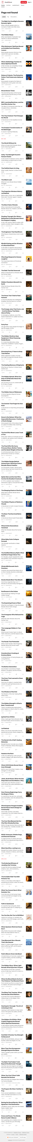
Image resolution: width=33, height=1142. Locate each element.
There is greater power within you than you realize (12, 1053)
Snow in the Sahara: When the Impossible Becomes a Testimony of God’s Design (12, 419)
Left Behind (5, 728)
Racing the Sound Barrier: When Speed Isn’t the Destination (12, 1103)
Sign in (29, 2)
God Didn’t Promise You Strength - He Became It (12, 1036)
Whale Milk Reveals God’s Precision (9, 567)
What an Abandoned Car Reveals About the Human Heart (12, 273)
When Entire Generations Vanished (9, 527)
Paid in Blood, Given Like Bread (11, 954)
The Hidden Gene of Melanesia (11, 392)
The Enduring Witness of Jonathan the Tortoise (9, 864)
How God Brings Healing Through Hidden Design (10, 594)
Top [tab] (8, 17)
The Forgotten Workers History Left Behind (11, 192)
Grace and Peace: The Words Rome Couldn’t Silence (10, 1117)
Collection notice (23, 1134)
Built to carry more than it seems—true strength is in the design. (12, 770)
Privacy (13, 1134)
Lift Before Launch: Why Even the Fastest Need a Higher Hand (12, 1107)
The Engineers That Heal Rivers (11, 232)
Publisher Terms (25, 1132)
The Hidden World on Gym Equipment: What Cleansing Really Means (10, 338)
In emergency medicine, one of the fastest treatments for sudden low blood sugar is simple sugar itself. (12, 315)
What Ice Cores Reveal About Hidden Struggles (11, 182)
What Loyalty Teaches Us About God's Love (11, 171)
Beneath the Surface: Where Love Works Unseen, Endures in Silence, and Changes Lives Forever (12, 851)
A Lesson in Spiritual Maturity (9, 131)
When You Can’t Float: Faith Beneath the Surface (10, 1076)
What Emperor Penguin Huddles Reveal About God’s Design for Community (12, 807)
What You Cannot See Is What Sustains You (11, 891)
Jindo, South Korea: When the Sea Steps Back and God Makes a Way (12, 779)
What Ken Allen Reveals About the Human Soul (10, 619)
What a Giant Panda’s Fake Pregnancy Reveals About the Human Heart (11, 644)
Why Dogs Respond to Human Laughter (11, 258)
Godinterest (8, 28)
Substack (10, 1140)
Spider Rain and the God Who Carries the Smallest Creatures (11, 478)
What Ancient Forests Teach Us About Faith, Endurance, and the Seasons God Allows (12, 632)
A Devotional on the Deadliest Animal (11, 120)
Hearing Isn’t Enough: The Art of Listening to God (12, 1007)
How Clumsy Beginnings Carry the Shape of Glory (11, 793)
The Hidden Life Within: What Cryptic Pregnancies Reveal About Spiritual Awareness (11, 1021)
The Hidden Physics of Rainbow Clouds (12, 503)
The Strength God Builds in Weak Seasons (10, 544)
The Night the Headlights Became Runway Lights (12, 22)
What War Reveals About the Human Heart (11, 530)
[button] (3, 5)
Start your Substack (13, 1137)
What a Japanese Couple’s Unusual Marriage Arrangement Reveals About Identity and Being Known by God (11, 356)
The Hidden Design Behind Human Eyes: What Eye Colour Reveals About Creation (11, 463)
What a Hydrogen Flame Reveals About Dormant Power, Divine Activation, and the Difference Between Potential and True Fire (12, 719)
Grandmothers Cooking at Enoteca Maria (10, 654)
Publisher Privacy (17, 1132)
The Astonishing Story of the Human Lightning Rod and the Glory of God (11, 93)
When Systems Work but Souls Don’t (11, 928)
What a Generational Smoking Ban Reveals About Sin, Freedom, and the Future (11, 207)
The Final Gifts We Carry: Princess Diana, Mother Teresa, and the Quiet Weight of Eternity (12, 448)
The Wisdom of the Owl (9, 692)
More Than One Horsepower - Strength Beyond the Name (11, 1049)
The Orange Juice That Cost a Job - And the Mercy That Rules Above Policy (12, 311)
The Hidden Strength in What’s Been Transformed (11, 704)
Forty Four (4, 324)
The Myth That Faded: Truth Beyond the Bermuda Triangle (11, 1063)
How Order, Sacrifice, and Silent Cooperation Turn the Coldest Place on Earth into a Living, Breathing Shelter (11, 812)
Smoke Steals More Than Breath (12, 580)
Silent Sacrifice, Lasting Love (11, 848)
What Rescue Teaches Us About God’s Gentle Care (11, 368)
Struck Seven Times (8, 90)
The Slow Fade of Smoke (9, 205)
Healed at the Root (7, 753)
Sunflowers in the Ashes (9, 591)
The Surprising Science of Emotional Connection (11, 261)
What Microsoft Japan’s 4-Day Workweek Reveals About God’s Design (12, 605)
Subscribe (23, 2)
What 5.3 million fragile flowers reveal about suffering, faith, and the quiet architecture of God (11, 945)
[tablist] (9, 16)
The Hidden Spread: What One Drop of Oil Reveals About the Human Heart (11, 378)
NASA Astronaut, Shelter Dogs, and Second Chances (11, 835)
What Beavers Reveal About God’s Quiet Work (12, 234)
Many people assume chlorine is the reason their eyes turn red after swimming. (11, 53)
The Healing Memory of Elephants (12, 365)
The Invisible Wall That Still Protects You (10, 877)
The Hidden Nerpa (7, 35)
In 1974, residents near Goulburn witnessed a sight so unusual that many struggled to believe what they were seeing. (12, 481)
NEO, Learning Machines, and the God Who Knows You (12, 103)
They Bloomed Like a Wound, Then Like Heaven (11, 941)
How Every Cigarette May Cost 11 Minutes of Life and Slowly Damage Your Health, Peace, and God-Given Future (12, 582)
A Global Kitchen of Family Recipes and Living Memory (12, 658)
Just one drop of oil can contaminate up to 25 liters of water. (12, 383)
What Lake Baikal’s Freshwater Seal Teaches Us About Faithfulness (11, 37)
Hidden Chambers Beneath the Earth (11, 283)
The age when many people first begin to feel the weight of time (12, 327)
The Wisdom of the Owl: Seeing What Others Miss (11, 694)
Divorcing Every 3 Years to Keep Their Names (11, 352)
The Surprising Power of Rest (11, 603)
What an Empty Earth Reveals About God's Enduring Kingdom (11, 146)
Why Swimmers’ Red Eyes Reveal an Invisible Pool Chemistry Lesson (12, 48)
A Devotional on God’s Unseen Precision (12, 506)
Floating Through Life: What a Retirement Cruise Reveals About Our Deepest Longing (12, 218)
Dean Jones (8, 608)
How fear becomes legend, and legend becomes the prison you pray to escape (12, 1066)
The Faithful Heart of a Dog (10, 168)
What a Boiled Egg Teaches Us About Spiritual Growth (11, 62)
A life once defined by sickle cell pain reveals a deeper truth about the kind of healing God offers (12, 756)
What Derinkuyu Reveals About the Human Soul (11, 286)
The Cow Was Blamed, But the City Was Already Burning (11, 822)
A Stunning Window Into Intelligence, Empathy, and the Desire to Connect (11, 300)
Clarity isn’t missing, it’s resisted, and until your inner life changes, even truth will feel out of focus (12, 918)
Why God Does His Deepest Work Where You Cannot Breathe (12, 1080)
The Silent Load (6, 180)
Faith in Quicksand (7, 904)
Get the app (23, 1137)
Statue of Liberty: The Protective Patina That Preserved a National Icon (12, 77)
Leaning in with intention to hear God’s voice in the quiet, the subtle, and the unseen (12, 1010)
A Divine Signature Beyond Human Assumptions (11, 395)
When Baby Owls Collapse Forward (10, 540)
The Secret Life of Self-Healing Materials (11, 741)
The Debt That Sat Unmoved (10, 270)
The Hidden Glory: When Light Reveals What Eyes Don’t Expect (12, 966)
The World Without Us (8, 143)
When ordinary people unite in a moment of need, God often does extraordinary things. (10, 26)
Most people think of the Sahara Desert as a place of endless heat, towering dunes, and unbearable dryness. (12, 423)
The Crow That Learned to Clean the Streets (12, 679)
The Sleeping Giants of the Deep (12, 490)
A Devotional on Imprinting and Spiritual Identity (12, 408)
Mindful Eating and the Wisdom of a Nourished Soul (12, 244)
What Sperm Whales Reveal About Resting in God (10, 493)
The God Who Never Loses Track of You (12, 433)
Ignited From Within (8, 717)
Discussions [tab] (14, 17)
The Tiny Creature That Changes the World (12, 117)
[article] (16, 26)
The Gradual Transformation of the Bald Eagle (11, 128)
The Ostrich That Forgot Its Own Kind (12, 404)
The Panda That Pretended (10, 641)
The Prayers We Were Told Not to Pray (12, 1090)
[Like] (2, 510)
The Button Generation (9, 666)
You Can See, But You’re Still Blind (12, 915)
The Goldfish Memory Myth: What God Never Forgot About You (12, 554)
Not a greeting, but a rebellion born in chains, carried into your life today (11, 1120)
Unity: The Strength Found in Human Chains (10, 155)
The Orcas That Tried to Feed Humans (11, 296)
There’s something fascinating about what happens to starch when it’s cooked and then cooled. (12, 708)
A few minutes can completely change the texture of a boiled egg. (11, 66)
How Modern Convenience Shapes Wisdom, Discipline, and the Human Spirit (11, 669)
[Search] (30, 16)
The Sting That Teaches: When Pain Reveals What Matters (11, 993)
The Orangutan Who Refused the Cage (12, 615)
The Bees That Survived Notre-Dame (11, 515)
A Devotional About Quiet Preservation (12, 518)
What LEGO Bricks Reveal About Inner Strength (12, 766)
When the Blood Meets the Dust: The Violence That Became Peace (12, 980)
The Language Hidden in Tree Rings (11, 629)
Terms (16, 1134)
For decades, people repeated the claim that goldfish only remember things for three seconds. (12, 557)
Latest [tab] (4, 17)
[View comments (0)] (9, 42)
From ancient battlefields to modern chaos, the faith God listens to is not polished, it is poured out (11, 1093)
